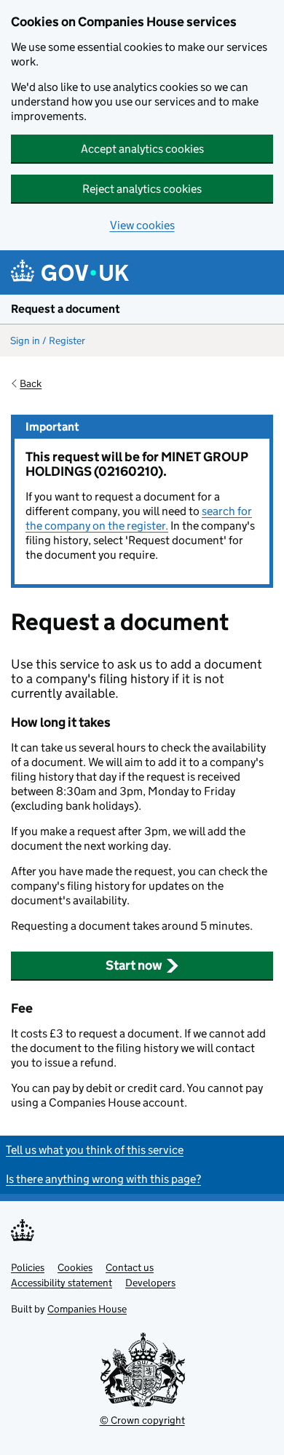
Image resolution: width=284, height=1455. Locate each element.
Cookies (75, 1267)
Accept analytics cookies (142, 149)
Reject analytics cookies (142, 189)
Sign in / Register (47, 340)
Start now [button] (134, 965)
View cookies (142, 225)
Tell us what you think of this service (95, 1150)
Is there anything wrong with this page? (103, 1179)
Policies (27, 1267)
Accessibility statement (61, 1282)
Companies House (87, 1308)
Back (31, 383)
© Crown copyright (142, 1420)
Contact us (130, 1267)
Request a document (65, 309)
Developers (150, 1282)
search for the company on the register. (138, 518)
